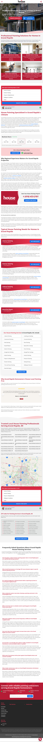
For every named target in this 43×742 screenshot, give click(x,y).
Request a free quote (15, 18)
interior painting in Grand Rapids (22, 253)
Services (2, 708)
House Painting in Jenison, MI (35, 443)
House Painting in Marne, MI (34, 446)
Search (30, 696)
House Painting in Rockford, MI (21, 448)
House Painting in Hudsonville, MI (21, 444)
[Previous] (3, 141)
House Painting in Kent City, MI (7, 446)
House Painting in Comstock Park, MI (34, 437)
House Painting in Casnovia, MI (21, 436)
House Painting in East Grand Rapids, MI (35, 440)
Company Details (4, 711)
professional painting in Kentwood (26, 125)
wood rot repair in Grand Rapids (18, 322)
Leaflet (41, 485)
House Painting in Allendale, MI (21, 434)
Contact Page (3, 710)
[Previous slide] (3, 395)
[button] (35, 470)
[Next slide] (40, 395)
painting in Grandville (17, 175)
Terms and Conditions (3, 715)
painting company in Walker (9, 178)
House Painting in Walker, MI (7, 450)
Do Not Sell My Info (35, 734)
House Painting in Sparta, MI (34, 448)
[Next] (40, 141)
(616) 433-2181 (30, 18)
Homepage (3, 706)
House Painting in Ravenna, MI (7, 448)
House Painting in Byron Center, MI (7, 437)
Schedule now (21, 371)
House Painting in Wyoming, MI (21, 450)
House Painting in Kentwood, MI (21, 446)
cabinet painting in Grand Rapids (20, 299)
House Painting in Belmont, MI (35, 434)
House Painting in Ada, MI (6, 434)
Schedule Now (15, 153)
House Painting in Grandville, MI (7, 443)
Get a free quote (35, 241)
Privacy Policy (3, 713)
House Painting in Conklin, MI (7, 440)
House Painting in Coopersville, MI (21, 440)
